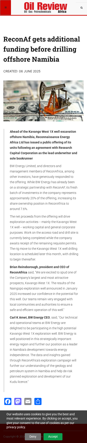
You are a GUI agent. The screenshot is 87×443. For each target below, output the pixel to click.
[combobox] (81, 7)
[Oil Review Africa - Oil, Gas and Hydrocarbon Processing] (46, 5)
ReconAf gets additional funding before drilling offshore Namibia (41, 49)
